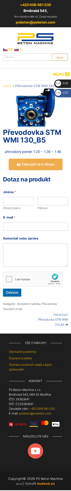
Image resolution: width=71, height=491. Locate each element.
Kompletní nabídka (29, 303)
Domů (7, 86)
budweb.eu (46, 484)
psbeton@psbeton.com (35, 22)
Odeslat (12, 292)
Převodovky (49, 303)
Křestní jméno (12, 208)
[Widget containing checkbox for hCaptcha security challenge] (33, 279)
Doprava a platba (20, 358)
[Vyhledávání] (35, 57)
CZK (62, 92)
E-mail (9, 217)
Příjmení (42, 208)
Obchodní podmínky (22, 352)
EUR (62, 83)
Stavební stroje (12, 309)
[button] (58, 74)
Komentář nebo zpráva (20, 238)
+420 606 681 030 (35, 5)
